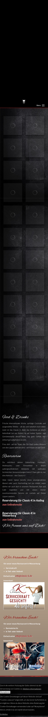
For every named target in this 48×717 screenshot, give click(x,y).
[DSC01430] (12, 371)
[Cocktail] (12, 192)
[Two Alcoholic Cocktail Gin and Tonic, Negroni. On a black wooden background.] (35, 237)
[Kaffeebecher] (12, 170)
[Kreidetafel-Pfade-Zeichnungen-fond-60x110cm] (12, 237)
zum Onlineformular (12, 504)
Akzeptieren (5, 692)
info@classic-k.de (23, 575)
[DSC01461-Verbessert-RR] (12, 326)
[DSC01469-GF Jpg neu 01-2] (35, 304)
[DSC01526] (35, 282)
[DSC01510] (35, 259)
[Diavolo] (35, 326)
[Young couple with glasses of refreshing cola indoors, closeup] (35, 192)
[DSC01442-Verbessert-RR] (12, 393)
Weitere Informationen (32, 689)
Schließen (4, 714)
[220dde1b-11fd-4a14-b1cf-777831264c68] (12, 259)
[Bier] (35, 215)
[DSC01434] (35, 371)
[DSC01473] (12, 304)
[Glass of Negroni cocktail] (12, 147)
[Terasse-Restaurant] (35, 125)
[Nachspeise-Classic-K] (12, 215)
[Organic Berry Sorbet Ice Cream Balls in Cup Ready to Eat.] (35, 170)
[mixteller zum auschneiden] (12, 282)
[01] (12, 349)
